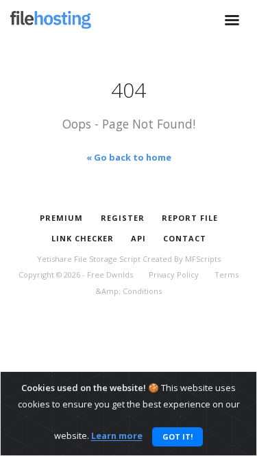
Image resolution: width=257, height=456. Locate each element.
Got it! (177, 436)
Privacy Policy (174, 274)
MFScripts (203, 259)
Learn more (117, 436)
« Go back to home (128, 157)
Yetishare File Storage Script (88, 259)
